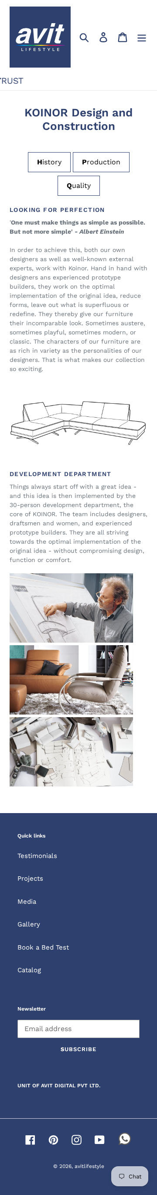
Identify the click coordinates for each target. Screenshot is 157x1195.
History (49, 162)
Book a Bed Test (43, 947)
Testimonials (37, 856)
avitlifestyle (89, 1166)
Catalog (29, 970)
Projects (30, 878)
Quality (79, 185)
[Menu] (141, 37)
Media (26, 902)
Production (101, 162)
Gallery (28, 924)
